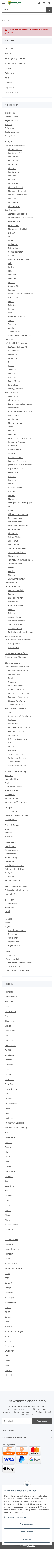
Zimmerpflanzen (15, 624)
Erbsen (11, 240)
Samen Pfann (11, 1263)
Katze (7, 922)
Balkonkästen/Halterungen (16, 890)
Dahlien (11, 678)
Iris (9, 742)
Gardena (9, 1166)
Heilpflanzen (13, 350)
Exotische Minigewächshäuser (21, 632)
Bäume (11, 594)
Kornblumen (13, 472)
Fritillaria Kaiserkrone (17, 739)
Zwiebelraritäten (15, 704)
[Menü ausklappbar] (3, 1)
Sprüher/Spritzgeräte (14, 865)
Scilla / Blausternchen (17, 758)
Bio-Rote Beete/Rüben (17, 195)
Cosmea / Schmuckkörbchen (20, 438)
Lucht (7, 1205)
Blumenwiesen (14, 400)
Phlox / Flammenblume (18, 514)
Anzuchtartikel (12, 959)
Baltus (7, 1132)
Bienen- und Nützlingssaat (20, 404)
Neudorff (9, 1229)
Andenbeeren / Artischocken (20, 217)
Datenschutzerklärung (15, 1409)
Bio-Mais (12, 176)
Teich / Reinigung (12, 880)
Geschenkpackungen (17, 765)
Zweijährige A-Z (15, 419)
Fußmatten (10, 128)
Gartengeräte (11, 854)
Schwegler (9, 1297)
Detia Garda (10, 1045)
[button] (39, 3)
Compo (8, 1035)
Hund (7, 911)
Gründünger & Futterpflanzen (18, 639)
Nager (7, 783)
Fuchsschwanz (14, 449)
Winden (11, 571)
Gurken (11, 255)
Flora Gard (9, 1084)
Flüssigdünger (11, 811)
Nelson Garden (11, 1224)
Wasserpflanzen (15, 617)
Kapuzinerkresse (15, 468)
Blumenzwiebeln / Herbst (16, 708)
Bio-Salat (12, 198)
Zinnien (11, 575)
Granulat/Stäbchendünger (16, 815)
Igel (6, 915)
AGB (7, 78)
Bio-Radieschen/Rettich (18, 191)
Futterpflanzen (14, 248)
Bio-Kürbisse (13, 172)
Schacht (8, 1283)
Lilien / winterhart (16, 689)
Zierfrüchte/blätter (16, 579)
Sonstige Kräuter (15, 388)
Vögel (7, 926)
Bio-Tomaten (13, 202)
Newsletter (10, 68)
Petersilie (12, 377)
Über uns (9, 48)
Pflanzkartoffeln (13, 966)
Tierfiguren (10, 135)
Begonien (12, 434)
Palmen (11, 613)
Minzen (11, 373)
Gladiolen (12, 682)
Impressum (9, 1517)
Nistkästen (12, 934)
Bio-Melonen (13, 179)
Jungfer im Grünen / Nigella (20, 464)
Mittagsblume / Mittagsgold (20, 503)
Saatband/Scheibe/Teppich (20, 411)
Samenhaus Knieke (13, 1268)
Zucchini (12, 328)
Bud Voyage (10, 1171)
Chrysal (8, 1026)
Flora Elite (9, 1079)
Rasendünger (11, 819)
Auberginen (13, 225)
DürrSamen (10, 1055)
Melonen (12, 278)
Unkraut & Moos (12, 798)
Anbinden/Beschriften (14, 869)
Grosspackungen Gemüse (19, 335)
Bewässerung (11, 857)
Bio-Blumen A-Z (15, 149)
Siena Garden (11, 1302)
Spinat (11, 320)
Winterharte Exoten (16, 620)
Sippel (7, 1307)
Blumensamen (11, 392)
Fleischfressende (15, 605)
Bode (7, 1006)
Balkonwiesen (14, 396)
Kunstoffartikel (11, 894)
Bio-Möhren (13, 183)
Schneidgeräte (11, 850)
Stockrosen (13, 556)
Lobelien (12, 484)
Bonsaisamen (11, 582)
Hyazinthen (13, 723)
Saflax (7, 1258)
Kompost (9, 832)
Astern (11, 430)
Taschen (8, 124)
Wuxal (7, 1360)
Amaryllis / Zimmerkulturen (20, 727)
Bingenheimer (11, 996)
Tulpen (11, 712)
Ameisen (9, 775)
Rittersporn (13, 533)
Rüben (11, 309)
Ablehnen (27, 1539)
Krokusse (12, 720)
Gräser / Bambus (15, 457)
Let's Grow (9, 1186)
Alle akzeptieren (27, 1524)
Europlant (9, 1064)
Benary (8, 1147)
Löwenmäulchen (15, 487)
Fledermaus (10, 907)
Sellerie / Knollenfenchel (19, 316)
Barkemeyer (10, 1137)
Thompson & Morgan (14, 1331)
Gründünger (13, 647)
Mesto (7, 1215)
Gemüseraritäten (15, 252)
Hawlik (8, 1108)
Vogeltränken (14, 945)
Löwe (7, 1200)
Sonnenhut (13, 541)
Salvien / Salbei (14, 537)
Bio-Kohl (11, 168)
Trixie (7, 1336)
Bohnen (11, 233)
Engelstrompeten (15, 598)
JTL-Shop (31, 1546)
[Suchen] (49, 10)
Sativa (7, 1273)
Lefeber (8, 1195)
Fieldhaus (9, 1074)
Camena (8, 1016)
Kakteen (11, 609)
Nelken (11, 510)
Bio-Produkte (13, 206)
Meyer (7, 1220)
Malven (11, 495)
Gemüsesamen (11, 210)
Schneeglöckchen (15, 754)
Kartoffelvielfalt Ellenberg (16, 1127)
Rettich (11, 301)
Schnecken (9, 794)
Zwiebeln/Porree (15, 331)
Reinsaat (9, 992)
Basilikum (12, 358)
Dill (9, 362)
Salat (10, 312)
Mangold (12, 274)
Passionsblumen (15, 518)
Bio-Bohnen (13, 160)
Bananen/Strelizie (16, 590)
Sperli (7, 1321)
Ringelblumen (14, 529)
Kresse (11, 366)
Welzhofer (9, 1351)
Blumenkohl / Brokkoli (17, 229)
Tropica (8, 1341)
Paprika (11, 290)
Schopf (8, 1288)
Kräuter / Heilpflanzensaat (16, 343)
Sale (8, 951)
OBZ (7, 1234)
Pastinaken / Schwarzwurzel (20, 293)
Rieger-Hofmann (12, 1249)
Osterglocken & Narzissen (19, 716)
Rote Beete (13, 305)
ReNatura (9, 1244)
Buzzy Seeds (10, 1011)
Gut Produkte (11, 1103)
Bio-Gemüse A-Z (15, 157)
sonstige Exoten (15, 628)
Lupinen (11, 491)
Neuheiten (10, 955)
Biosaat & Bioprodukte (15, 145)
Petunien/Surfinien (16, 522)
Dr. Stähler (9, 1050)
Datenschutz (22, 1517)
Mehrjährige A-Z (15, 423)
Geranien (12, 453)
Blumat (8, 1152)
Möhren (11, 282)
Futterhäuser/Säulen (17, 930)
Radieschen (13, 297)
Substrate (9, 836)
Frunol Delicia (11, 1089)
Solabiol (8, 1317)
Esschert (8, 1059)
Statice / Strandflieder (17, 548)
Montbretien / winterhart (19, 693)
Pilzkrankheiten (11, 790)
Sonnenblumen (15, 544)
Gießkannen (10, 861)
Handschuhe (10, 846)
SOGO (7, 1312)
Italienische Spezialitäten (19, 259)
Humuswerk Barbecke (14, 1123)
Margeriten (13, 499)
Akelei (10, 426)
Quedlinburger (11, 1239)
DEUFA (8, 1161)
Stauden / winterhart (17, 701)
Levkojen (12, 480)
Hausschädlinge (12, 779)
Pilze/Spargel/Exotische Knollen (20, 962)
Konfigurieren (27, 1532)
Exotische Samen (12, 586)
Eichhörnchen (11, 903)
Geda (7, 1181)
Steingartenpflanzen (17, 552)
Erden (7, 829)
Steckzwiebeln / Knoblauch (17, 657)
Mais (10, 271)
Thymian (12, 369)
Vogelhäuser (13, 941)
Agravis (8, 1365)
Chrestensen (10, 1021)
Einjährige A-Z (14, 415)
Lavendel (12, 476)
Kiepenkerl (9, 1375)
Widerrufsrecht (11, 92)
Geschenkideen (11, 116)
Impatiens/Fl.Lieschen (17, 461)
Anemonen (13, 735)
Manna (8, 1210)
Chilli (10, 236)
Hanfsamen (10, 339)
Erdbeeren (12, 244)
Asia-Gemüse (14, 221)
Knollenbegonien (15, 685)
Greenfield (9, 1098)
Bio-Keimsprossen (13, 636)
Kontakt (8, 53)
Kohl (10, 263)
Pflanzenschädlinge (13, 786)
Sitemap (8, 82)
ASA (6, 1190)
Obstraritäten (14, 286)
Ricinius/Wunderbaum (18, 525)
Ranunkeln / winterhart (18, 697)
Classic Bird (10, 1030)
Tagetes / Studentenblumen (20, 560)
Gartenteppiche (12, 132)
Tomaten (12, 324)
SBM (7, 1278)
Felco (7, 1069)
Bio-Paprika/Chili (15, 187)
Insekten (8, 919)
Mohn (10, 506)
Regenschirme (11, 120)
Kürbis (11, 267)
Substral (8, 1326)
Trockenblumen (15, 563)
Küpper (8, 1370)
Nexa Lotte (9, 1346)
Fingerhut (12, 445)
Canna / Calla (14, 674)
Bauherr (8, 1142)
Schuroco (9, 1292)
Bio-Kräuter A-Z (15, 153)
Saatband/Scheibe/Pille (18, 214)
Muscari (11, 746)
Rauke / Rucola (14, 381)
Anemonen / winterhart (18, 670)
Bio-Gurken (13, 164)
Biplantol (9, 1001)
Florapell (9, 1176)
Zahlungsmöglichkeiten (15, 58)
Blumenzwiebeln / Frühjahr (17, 666)
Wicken (11, 567)
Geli (6, 1093)
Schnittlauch (13, 385)
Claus (7, 1157)
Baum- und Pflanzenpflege (17, 970)
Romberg (9, 1254)
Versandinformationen (15, 63)
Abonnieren (42, 1421)
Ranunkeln (13, 750)
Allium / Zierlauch (16, 731)
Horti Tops (9, 1118)
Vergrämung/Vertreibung (16, 802)
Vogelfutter (13, 938)
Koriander (12, 354)
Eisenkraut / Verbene (17, 442)
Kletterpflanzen (15, 407)
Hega (7, 1113)
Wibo (7, 1355)
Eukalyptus (13, 601)
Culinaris (9, 1040)
